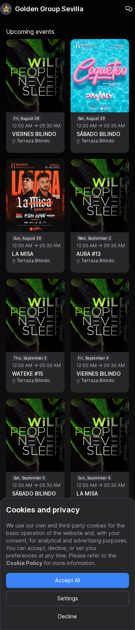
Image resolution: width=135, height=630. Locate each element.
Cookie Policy (24, 563)
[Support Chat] (129, 9)
